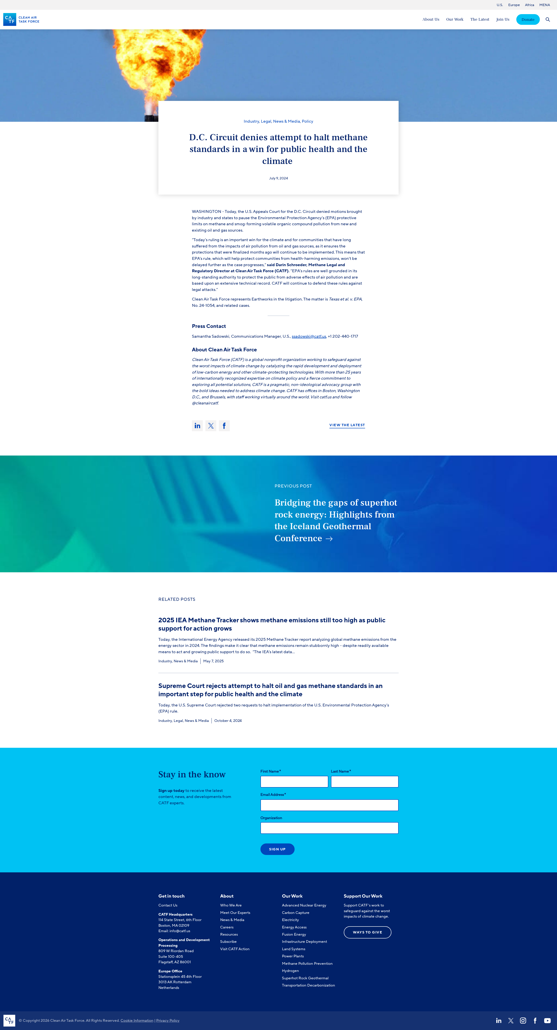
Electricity (290, 919)
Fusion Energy (294, 934)
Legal (266, 121)
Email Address (273, 794)
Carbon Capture (295, 912)
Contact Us (167, 905)
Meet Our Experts (235, 912)
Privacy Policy (168, 1020)
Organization (271, 817)
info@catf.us (179, 930)
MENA (544, 5)
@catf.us (318, 336)
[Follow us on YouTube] (547, 1020)
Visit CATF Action (235, 949)
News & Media (286, 121)
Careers (226, 927)
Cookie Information (137, 1020)
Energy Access (294, 927)
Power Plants (293, 956)
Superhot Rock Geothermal (305, 978)
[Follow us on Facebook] (535, 1020)
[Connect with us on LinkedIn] (498, 1020)
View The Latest (347, 425)
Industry (251, 121)
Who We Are (231, 905)
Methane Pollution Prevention (307, 963)
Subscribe (228, 941)
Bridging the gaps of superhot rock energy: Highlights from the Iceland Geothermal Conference (336, 520)
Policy (307, 121)
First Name (270, 771)
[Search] (547, 19)
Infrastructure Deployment (304, 941)
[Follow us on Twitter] (510, 1020)
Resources (229, 934)
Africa (529, 5)
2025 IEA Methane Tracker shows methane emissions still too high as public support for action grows (272, 624)
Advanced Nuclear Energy (304, 905)
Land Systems (293, 949)
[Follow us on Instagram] (523, 1020)
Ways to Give (367, 932)
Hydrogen (290, 970)
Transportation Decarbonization (308, 985)
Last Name (341, 771)
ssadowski (301, 336)
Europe (514, 5)
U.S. (500, 5)
